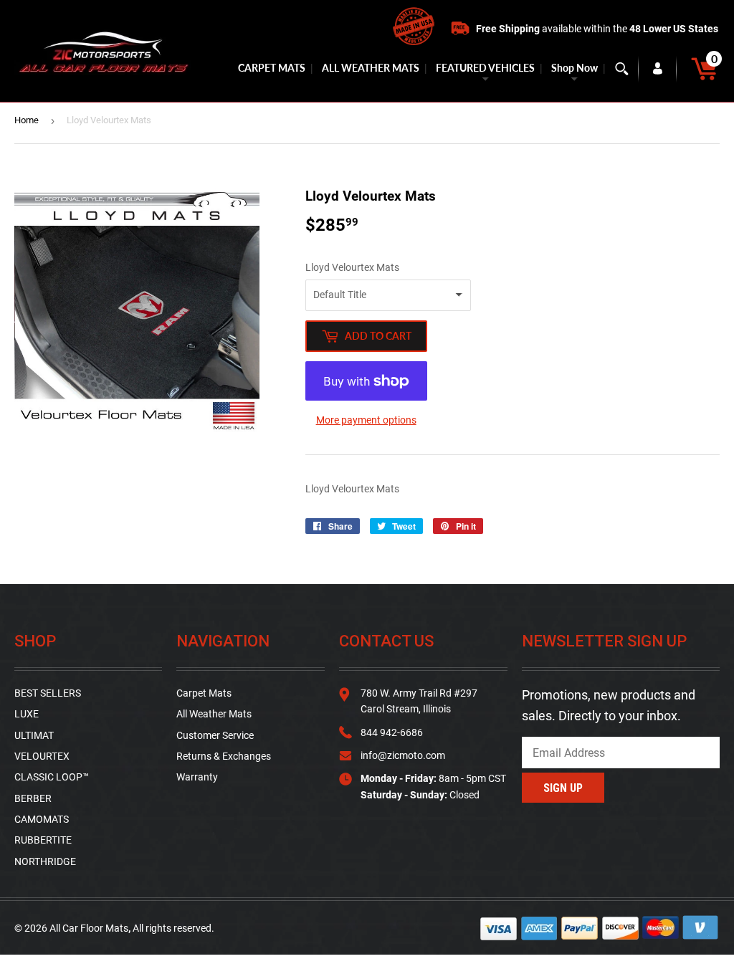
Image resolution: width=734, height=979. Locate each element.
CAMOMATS (41, 819)
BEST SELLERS (47, 693)
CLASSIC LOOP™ (51, 777)
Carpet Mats (204, 693)
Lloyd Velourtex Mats (352, 267)
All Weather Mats (214, 714)
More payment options (366, 420)
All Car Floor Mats (88, 928)
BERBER (33, 798)
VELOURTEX (42, 756)
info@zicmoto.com (403, 755)
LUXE (26, 714)
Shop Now (574, 68)
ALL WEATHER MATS (370, 68)
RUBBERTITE (43, 840)
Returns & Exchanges (223, 756)
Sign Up (563, 788)
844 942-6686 (392, 732)
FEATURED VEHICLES (485, 68)
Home (26, 120)
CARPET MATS (271, 68)
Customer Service (215, 735)
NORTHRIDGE (45, 861)
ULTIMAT (34, 735)
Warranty (197, 777)
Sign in (657, 68)
